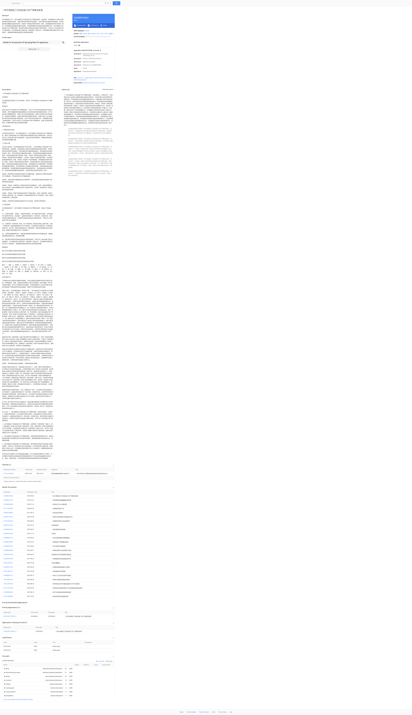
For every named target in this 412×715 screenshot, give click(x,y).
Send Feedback (191, 712)
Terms (213, 712)
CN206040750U (8, 558)
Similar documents (99, 78)
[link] (6, 668)
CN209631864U (8, 533)
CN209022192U (8, 567)
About (182, 712)
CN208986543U (8, 592)
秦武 (89, 33)
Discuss (102, 83)
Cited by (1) (80, 78)
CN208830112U (8, 538)
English (87, 30)
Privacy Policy (222, 712)
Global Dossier (94, 83)
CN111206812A (8, 508)
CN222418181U (8, 563)
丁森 (97, 33)
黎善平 (111, 33)
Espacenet (86, 83)
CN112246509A (8, 473)
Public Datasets (204, 712)
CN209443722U (8, 529)
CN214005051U (8, 579)
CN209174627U (8, 517)
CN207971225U (8, 525)
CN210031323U (8, 554)
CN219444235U (8, 521)
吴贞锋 (93, 33)
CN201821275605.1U (10, 616)
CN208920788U (8, 550)
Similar (104, 25)
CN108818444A (8, 504)
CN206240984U (8, 512)
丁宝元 (102, 33)
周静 (81, 33)
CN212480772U (8, 571)
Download (100, 661)
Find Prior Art (94, 25)
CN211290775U (8, 584)
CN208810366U (8, 496)
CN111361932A (8, 588)
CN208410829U (8, 542)
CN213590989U (8, 596)
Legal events (88, 78)
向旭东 (85, 33)
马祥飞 (106, 33)
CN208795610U (8, 546)
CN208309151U (8, 500)
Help (230, 712)
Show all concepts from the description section (18, 699)
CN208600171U (8, 575)
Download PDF (81, 25)
